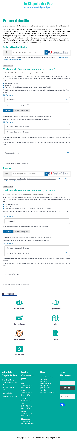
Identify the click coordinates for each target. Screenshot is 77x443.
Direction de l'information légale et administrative (16, 163)
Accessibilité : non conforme (46, 378)
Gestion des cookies (47, 392)
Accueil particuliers (10, 57)
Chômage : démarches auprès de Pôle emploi (41, 57)
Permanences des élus (9, 396)
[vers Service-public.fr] (58, 52)
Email (61, 380)
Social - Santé (21, 57)
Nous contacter (19, 324)
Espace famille (19, 308)
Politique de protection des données (45, 388)
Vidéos (55, 339)
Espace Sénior (56, 308)
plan (55, 324)
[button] (37, 126)
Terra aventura (19, 339)
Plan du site (44, 381)
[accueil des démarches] (6, 51)
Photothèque (19, 354)
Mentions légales (46, 383)
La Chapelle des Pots (38, 3)
